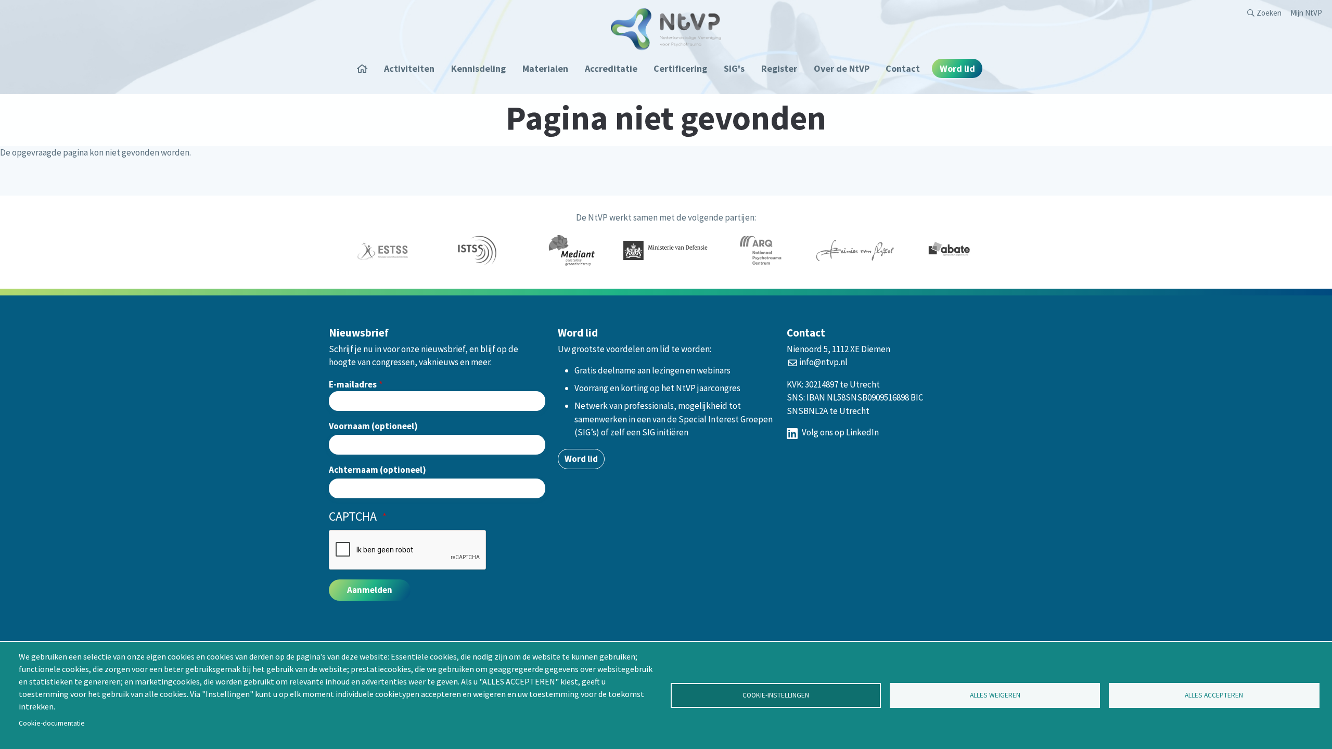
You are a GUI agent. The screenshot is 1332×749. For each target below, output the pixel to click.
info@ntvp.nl (823, 362)
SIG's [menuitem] (734, 68)
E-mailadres (353, 384)
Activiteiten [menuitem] (409, 68)
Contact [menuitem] (903, 68)
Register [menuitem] (779, 68)
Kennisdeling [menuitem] (478, 68)
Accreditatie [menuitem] (611, 68)
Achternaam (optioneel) (377, 469)
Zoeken (1269, 13)
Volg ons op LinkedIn (839, 432)
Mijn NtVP (1306, 13)
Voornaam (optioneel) (373, 426)
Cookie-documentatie (52, 723)
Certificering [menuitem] (680, 68)
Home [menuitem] (366, 68)
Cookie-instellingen (775, 695)
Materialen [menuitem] (545, 68)
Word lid (581, 458)
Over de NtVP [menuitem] (841, 68)
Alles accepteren (1214, 695)
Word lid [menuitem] (957, 68)
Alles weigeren (995, 695)
